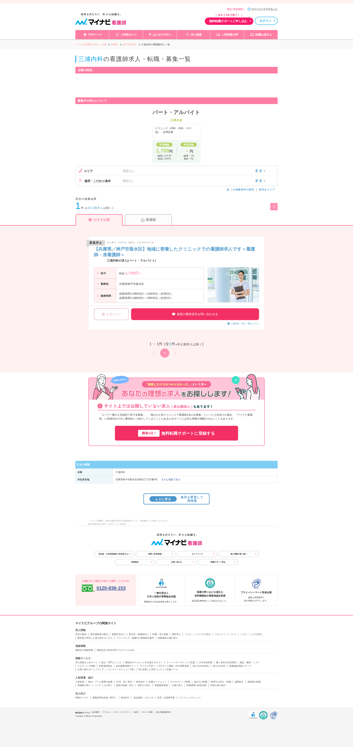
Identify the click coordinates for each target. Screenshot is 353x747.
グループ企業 (146, 712)
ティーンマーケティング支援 (180, 662)
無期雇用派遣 (161, 685)
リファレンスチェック (190, 697)
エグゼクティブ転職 (180, 682)
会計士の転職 (200, 682)
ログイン (265, 20)
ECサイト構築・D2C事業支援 (174, 666)
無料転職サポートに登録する (178, 433)
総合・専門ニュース (111, 662)
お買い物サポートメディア (90, 669)
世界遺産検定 (105, 666)
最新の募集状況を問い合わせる (197, 314)
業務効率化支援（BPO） (104, 697)
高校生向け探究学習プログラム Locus (115, 650)
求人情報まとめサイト (86, 662)
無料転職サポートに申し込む (228, 21)
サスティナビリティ (122, 712)
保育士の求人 (144, 685)
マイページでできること (264, 9)
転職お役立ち (263, 34)
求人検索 (196, 34)
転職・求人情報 (160, 634)
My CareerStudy (201, 666)
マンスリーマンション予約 (121, 669)
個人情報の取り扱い (239, 554)
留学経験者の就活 (99, 634)
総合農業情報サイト (126, 666)
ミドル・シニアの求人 (251, 634)
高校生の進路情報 (84, 650)
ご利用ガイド (128, 34)
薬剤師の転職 (254, 682)
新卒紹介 (140, 682)
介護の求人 (177, 685)
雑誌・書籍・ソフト (250, 662)
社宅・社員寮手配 (166, 697)
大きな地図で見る (170, 479)
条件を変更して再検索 (179, 499)
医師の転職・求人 (125, 685)
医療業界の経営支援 (196, 685)
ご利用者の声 (230, 34)
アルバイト (220, 634)
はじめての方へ (162, 34)
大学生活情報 (205, 662)
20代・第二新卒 (124, 682)
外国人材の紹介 (218, 685)
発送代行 (125, 697)
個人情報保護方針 (163, 712)
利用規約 (135, 562)
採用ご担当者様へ (236, 9)
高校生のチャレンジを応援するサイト (144, 662)
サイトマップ (197, 554)
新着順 (151, 220)
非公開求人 (95, 207)
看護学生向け (118, 634)
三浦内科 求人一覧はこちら (244, 323)
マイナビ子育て (147, 666)
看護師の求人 (84, 685)
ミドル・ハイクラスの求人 (198, 634)
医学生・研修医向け (139, 634)
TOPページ (95, 34)
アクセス (106, 712)
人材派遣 (79, 682)
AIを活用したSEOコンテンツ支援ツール (158, 669)
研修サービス (82, 697)
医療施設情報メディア (240, 666)
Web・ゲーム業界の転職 (100, 682)
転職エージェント (157, 682)
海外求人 (176, 634)
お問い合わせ (176, 562)
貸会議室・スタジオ (143, 697)
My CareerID (219, 666)
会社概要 (95, 712)
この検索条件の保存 (242, 189)
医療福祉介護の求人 (168, 638)
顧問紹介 (239, 682)
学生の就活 (80, 634)
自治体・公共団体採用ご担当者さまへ (114, 554)
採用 (136, 712)
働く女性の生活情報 (226, 662)
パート (233, 634)
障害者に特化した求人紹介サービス (95, 638)
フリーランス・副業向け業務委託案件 (135, 638)
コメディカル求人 (103, 685)
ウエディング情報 (86, 666)
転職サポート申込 (218, 562)
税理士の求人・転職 (221, 682)
